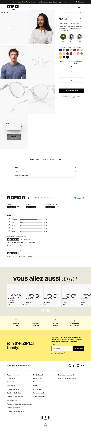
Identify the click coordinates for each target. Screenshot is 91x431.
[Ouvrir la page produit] (23, 304)
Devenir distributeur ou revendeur (68, 378)
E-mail (53, 344)
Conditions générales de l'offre (16, 411)
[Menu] (83, 6)
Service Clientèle (38, 378)
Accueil (60, 12)
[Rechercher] (75, 7)
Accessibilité (11, 385)
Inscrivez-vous (78, 348)
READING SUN (71, 23)
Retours (35, 385)
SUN (78, 23)
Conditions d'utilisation (14, 393)
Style (16, 167)
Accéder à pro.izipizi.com (65, 382)
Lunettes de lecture (73, 12)
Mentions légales (12, 400)
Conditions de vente (13, 389)
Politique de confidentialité (15, 397)
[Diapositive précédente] (13, 2)
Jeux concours (37, 389)
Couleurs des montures (21, 175)
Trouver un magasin (38, 393)
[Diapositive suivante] (70, 2)
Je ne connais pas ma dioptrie (75, 62)
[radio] (60, 50)
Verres (16, 171)
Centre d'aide (80, 2)
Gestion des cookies (39, 397)
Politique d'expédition (13, 408)
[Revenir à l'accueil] (14, 7)
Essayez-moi (4, 12)
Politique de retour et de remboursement (19, 404)
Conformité (10, 382)
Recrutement (11, 378)
